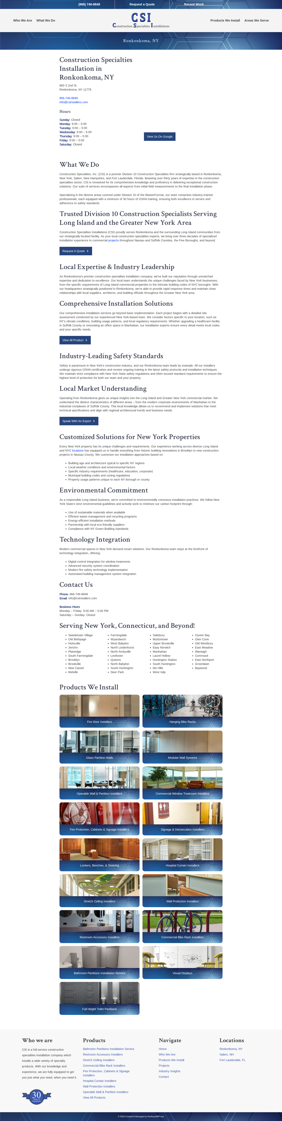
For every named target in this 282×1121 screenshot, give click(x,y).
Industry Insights (169, 1071)
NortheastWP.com (155, 1116)
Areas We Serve (256, 20)
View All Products (94, 1097)
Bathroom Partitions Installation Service (99, 973)
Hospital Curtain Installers (99, 1080)
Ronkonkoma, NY (231, 1049)
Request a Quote (142, 4)
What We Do (45, 20)
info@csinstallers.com (73, 102)
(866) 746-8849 (89, 4)
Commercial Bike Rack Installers (182, 937)
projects (113, 240)
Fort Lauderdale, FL (232, 1060)
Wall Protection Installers (182, 901)
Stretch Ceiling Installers (99, 1060)
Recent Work (194, 4)
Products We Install (225, 20)
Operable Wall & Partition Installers (105, 1092)
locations (78, 450)
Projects (164, 1065)
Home (163, 1049)
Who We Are (22, 20)
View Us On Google (160, 136)
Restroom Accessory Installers (103, 1054)
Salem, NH (227, 1054)
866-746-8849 (68, 98)
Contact (164, 1076)
